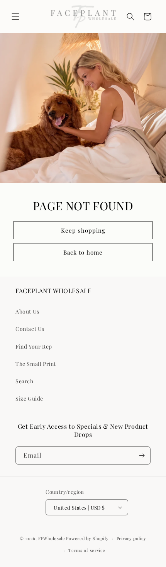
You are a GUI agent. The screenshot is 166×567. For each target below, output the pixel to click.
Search (24, 381)
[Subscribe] (141, 455)
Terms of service (86, 550)
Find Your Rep (33, 346)
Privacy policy (131, 538)
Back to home (83, 252)
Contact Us (29, 328)
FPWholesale (51, 538)
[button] (15, 16)
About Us (27, 311)
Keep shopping (83, 230)
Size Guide (29, 398)
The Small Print (35, 363)
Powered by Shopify (87, 538)
